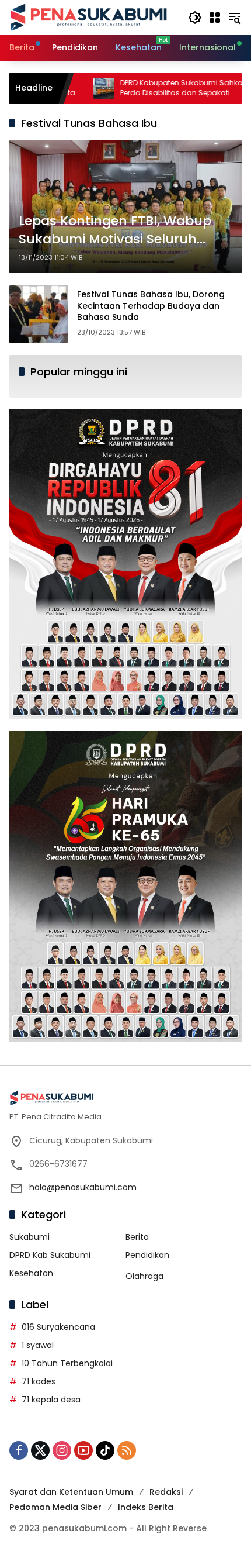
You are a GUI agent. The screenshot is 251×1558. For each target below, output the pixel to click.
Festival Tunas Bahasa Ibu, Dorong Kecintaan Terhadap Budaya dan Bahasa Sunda (151, 305)
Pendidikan (147, 1255)
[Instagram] (62, 1450)
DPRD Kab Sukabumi (49, 1255)
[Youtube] (83, 1450)
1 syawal (38, 1345)
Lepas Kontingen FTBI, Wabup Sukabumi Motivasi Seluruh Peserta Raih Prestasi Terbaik (115, 230)
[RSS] (126, 1450)
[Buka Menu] (215, 18)
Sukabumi (29, 1237)
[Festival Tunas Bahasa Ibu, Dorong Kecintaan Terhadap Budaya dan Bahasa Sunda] (38, 314)
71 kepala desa (51, 1399)
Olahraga (144, 1276)
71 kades (38, 1381)
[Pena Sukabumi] (88, 17)
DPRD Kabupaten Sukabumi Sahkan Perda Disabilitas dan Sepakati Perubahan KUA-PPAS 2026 (144, 88)
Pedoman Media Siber (55, 1507)
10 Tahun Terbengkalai (67, 1363)
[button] (195, 18)
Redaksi (166, 1492)
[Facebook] (18, 1450)
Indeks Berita (145, 1507)
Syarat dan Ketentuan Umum (71, 1492)
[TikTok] (105, 1450)
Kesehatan (31, 1273)
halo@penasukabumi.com (83, 1187)
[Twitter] (40, 1450)
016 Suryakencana (58, 1327)
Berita (137, 1237)
